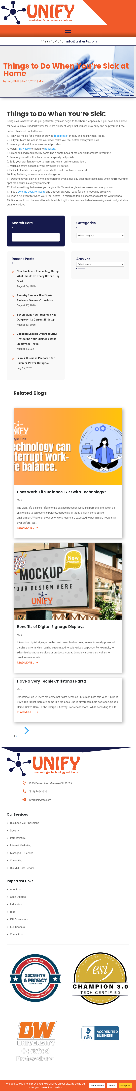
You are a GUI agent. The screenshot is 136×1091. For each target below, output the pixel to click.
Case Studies (18, 896)
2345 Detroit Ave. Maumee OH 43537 (50, 783)
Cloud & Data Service (22, 868)
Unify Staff (13, 81)
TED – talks (24, 148)
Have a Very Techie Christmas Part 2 (51, 681)
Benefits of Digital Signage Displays (50, 626)
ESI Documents (19, 919)
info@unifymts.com (81, 41)
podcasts (49, 148)
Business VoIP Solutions (24, 823)
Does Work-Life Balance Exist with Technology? (61, 492)
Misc (41, 81)
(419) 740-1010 (38, 791)
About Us (15, 889)
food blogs (60, 135)
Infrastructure (18, 838)
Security (15, 830)
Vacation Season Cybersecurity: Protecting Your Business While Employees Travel (37, 338)
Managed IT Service (21, 853)
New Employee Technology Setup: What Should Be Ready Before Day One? (38, 276)
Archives (83, 259)
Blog (12, 911)
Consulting (16, 860)
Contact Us (16, 934)
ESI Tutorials (17, 927)
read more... (25, 527)
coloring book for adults (31, 191)
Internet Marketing (20, 845)
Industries (16, 904)
